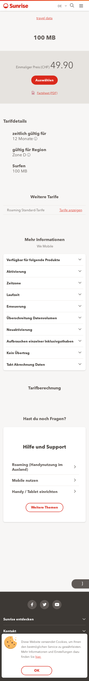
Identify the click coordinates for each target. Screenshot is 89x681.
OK (36, 670)
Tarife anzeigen (70, 210)
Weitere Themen (44, 507)
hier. (38, 656)
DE (60, 6)
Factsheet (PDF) (47, 93)
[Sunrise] (15, 5)
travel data (44, 18)
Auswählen (44, 80)
